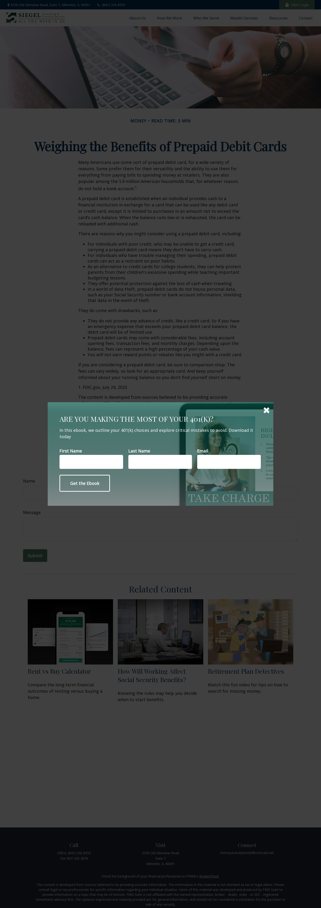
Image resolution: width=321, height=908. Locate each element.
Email (202, 451)
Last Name (139, 451)
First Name (70, 451)
